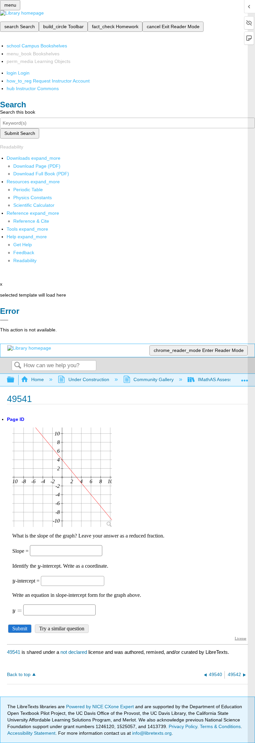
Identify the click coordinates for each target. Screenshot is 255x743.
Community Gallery (153, 379)
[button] (23, 252)
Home (37, 379)
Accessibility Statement (31, 733)
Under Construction (88, 379)
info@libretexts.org (151, 733)
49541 (13, 652)
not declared (74, 652)
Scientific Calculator (33, 205)
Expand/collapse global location (244, 378)
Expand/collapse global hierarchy (15, 380)
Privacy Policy (183, 726)
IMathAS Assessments (221, 379)
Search (18, 366)
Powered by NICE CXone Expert (100, 706)
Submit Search (19, 133)
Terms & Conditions (220, 726)
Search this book (17, 112)
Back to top (19, 674)
